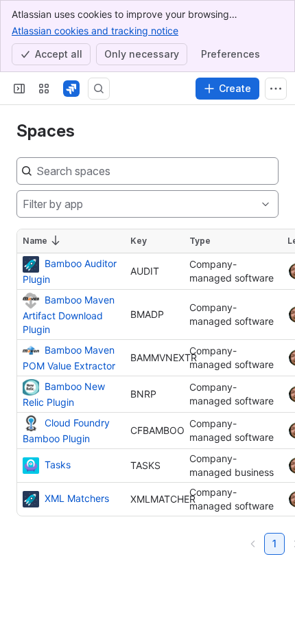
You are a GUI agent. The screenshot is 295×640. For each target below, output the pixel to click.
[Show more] (276, 89)
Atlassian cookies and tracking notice (95, 30)
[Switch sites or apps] (44, 89)
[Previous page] (253, 544)
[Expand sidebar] (19, 89)
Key (138, 241)
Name (35, 241)
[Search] (99, 89)
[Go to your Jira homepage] (71, 89)
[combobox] (22, 203)
